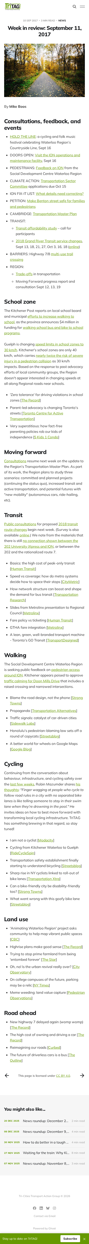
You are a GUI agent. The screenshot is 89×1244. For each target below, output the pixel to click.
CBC (14, 939)
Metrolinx (31, 613)
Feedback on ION (50, 168)
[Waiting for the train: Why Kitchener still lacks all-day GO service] (44, 1153)
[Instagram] (54, 1208)
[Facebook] (34, 1208)
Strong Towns (30, 891)
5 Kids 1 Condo (46, 437)
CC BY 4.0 (63, 1076)
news (62, 20)
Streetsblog (50, 736)
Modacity (45, 840)
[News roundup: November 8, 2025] (44, 1163)
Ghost (52, 1228)
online (74, 247)
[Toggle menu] (82, 7)
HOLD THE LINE (23, 136)
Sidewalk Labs (22, 723)
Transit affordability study (36, 228)
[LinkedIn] (41, 1208)
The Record (31, 400)
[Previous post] (7, 1075)
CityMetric (70, 581)
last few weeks (22, 784)
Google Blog (21, 749)
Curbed (54, 1047)
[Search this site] (74, 7)
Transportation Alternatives (54, 710)
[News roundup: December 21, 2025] (44, 1121)
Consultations (15, 461)
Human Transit (23, 568)
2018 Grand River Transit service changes (49, 241)
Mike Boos (17, 106)
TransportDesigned (62, 640)
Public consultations (20, 524)
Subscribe (70, 1238)
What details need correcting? (60, 193)
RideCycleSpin (22, 853)
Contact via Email (44, 1216)
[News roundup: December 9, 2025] (44, 1131)
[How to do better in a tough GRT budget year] (44, 1142)
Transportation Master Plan (55, 214)
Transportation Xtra (43, 879)
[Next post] (82, 1075)
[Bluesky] (47, 1208)
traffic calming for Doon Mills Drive (32, 681)
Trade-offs (24, 274)
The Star (49, 959)
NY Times (41, 985)
